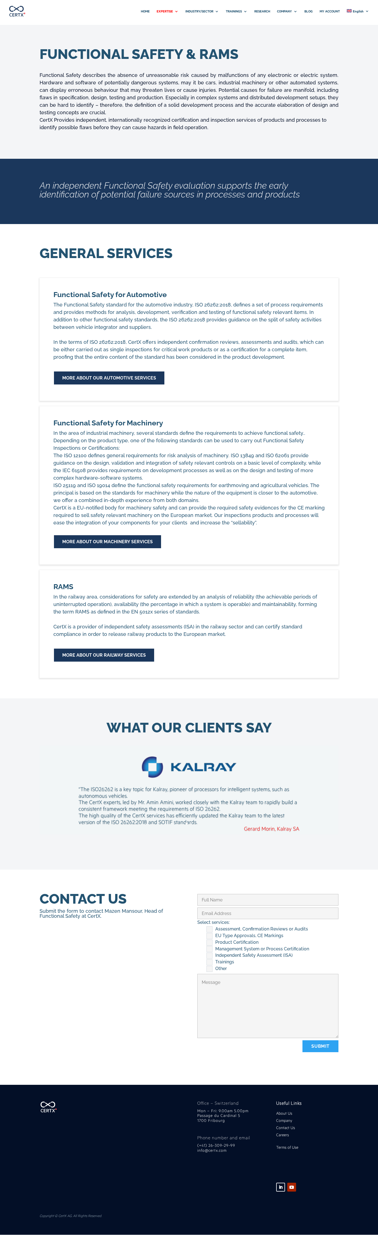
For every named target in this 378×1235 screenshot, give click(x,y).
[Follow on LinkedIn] (280, 1187)
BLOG (308, 11)
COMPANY (284, 11)
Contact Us (285, 1127)
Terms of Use (287, 1147)
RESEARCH (262, 11)
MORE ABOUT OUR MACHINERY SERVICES (107, 541)
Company (284, 1120)
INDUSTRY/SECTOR (199, 11)
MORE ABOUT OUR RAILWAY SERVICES (104, 655)
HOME (145, 11)
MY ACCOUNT (330, 11)
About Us (284, 1113)
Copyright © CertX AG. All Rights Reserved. (71, 1215)
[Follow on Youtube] (291, 1187)
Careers (282, 1134)
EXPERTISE (165, 11)
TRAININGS (234, 11)
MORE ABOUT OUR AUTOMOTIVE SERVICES (109, 378)
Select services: (213, 922)
